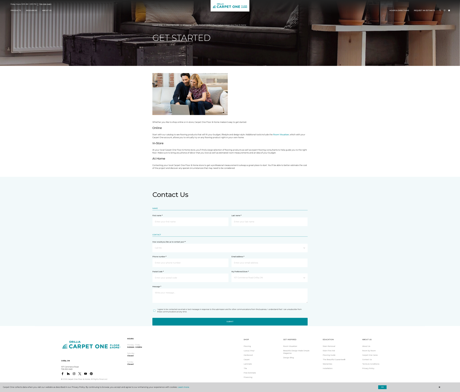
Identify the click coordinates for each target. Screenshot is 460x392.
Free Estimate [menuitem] (250, 373)
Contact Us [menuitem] (367, 359)
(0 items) (449, 10)
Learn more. (183, 387)
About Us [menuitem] (366, 346)
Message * (156, 286)
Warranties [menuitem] (327, 364)
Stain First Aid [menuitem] (329, 351)
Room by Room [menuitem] (369, 351)
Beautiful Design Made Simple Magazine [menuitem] (296, 352)
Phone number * (159, 256)
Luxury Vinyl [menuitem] (249, 351)
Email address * (237, 256)
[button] (440, 10)
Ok (382, 387)
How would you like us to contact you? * (169, 242)
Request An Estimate (424, 10)
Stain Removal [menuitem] (329, 346)
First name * (157, 215)
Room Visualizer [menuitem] (290, 346)
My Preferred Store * (240, 271)
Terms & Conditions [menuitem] (370, 364)
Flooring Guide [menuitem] (329, 355)
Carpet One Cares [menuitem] (370, 355)
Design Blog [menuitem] (288, 358)
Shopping (187, 25)
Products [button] (16, 10)
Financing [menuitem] (248, 377)
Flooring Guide (172, 25)
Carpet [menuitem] (247, 359)
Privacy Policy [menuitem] (368, 368)
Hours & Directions (399, 10)
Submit (230, 321)
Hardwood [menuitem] (248, 355)
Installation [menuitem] (328, 368)
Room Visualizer (281, 134)
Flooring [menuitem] (247, 346)
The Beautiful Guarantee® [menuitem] (334, 359)
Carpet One (157, 25)
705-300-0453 (45, 4)
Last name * (236, 215)
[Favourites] (444, 10)
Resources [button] (31, 10)
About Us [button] (47, 10)
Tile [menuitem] (245, 368)
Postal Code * (158, 271)
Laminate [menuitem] (248, 364)
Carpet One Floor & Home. (79, 379)
